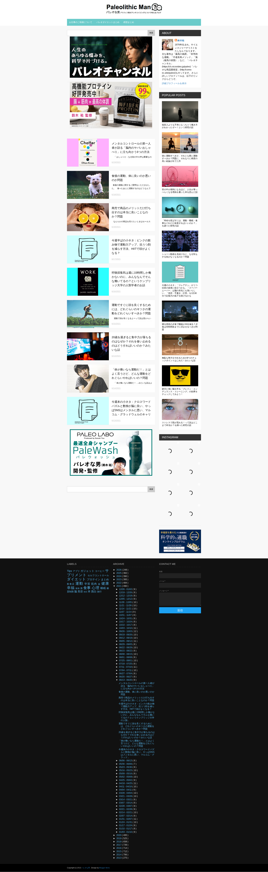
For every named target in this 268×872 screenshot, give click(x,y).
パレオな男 (86, 868)
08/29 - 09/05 (126, 644)
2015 (119, 851)
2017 (119, 845)
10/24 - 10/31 (126, 618)
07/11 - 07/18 (125, 667)
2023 (119, 579)
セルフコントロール (98, 575)
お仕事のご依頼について (80, 22)
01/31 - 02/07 (126, 819)
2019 (119, 838)
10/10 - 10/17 (126, 625)
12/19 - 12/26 (126, 592)
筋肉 (94, 583)
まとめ (105, 579)
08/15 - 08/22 (126, 651)
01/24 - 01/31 (126, 822)
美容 (81, 591)
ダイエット (77, 579)
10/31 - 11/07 (125, 615)
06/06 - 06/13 (126, 760)
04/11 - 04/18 (125, 786)
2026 (119, 570)
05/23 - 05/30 (126, 767)
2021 (119, 586)
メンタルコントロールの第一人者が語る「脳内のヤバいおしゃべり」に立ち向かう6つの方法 (131, 147)
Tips (70, 570)
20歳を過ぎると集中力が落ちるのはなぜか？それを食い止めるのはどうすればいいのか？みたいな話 (137, 735)
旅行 (99, 591)
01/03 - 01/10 (126, 832)
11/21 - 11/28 (125, 605)
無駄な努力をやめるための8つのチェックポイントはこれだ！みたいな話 (179, 359)
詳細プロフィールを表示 (174, 83)
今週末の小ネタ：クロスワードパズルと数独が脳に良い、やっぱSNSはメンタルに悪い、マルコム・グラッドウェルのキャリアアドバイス (131, 410)
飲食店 (71, 584)
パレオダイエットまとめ (107, 22)
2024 (119, 576)
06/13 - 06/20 (126, 680)
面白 (94, 591)
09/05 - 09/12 (126, 641)
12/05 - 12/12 (126, 599)
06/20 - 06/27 (126, 677)
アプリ (77, 571)
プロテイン (94, 579)
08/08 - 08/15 (126, 654)
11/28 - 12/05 (125, 602)
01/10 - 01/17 (126, 828)
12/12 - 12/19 (126, 595)
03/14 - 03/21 (126, 799)
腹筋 (86, 592)
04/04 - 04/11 (125, 790)
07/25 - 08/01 (126, 660)
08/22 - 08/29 (126, 647)
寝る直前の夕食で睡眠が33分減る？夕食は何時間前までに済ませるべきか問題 (180, 327)
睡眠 (103, 588)
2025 (119, 573)
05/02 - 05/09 (126, 777)
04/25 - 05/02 (126, 780)
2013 (119, 858)
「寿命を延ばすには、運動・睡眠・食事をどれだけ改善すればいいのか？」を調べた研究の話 (180, 223)
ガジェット (88, 570)
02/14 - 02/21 (126, 812)
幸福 (71, 588)
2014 (119, 854)
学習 (87, 583)
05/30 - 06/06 (126, 764)
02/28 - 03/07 (126, 806)
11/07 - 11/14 (125, 612)
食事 (87, 588)
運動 (79, 583)
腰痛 (78, 588)
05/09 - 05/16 (126, 773)
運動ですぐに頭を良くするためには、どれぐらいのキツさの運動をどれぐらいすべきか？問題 (131, 309)
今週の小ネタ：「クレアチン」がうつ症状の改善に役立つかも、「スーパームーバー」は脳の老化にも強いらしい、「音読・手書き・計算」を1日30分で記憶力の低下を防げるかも (180, 290)
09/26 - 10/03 (126, 631)
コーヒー (100, 571)
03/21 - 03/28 (126, 796)
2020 (119, 835)
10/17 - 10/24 (126, 621)
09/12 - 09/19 (126, 638)
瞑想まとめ (129, 22)
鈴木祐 (181, 40)
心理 (96, 588)
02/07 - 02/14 (126, 816)
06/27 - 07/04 (126, 673)
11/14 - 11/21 (125, 608)
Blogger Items (104, 868)
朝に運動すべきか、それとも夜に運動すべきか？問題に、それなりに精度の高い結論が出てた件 (180, 158)
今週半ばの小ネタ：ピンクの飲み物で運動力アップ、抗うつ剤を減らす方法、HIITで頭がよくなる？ (136, 706)
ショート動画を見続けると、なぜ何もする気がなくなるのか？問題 (180, 255)
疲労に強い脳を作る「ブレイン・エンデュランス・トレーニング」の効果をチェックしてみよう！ (180, 391)
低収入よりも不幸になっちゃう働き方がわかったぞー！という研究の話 (180, 126)
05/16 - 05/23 (126, 770)
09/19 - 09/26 (126, 634)
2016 (119, 848)
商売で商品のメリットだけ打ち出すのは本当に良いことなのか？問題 (131, 212)
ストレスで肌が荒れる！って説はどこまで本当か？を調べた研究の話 (180, 423)
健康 (105, 583)
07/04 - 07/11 (125, 670)
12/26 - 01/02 (126, 589)
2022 (119, 583)
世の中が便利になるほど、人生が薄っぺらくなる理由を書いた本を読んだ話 (180, 190)
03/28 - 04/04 (126, 793)
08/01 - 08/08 (126, 657)
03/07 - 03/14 (126, 803)
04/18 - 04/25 (126, 783)
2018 (119, 841)
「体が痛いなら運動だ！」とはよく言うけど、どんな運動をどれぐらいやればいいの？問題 (131, 373)
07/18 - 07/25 (126, 664)
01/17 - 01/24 (126, 825)
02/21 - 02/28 (126, 809)
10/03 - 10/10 (126, 628)
